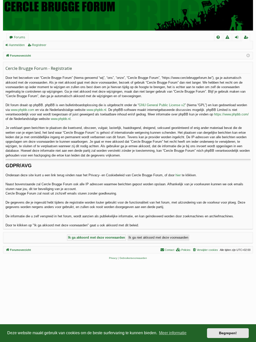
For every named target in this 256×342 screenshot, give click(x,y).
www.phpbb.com (22, 110)
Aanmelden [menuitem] (238, 38)
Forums (19, 37)
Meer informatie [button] (172, 333)
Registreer (39, 45)
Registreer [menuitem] (247, 38)
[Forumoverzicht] (128, 15)
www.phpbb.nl (96, 110)
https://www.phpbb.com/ (231, 114)
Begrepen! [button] (228, 333)
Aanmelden (17, 45)
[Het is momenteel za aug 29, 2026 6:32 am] (248, 56)
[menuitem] (218, 37)
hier (178, 175)
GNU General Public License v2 (162, 105)
